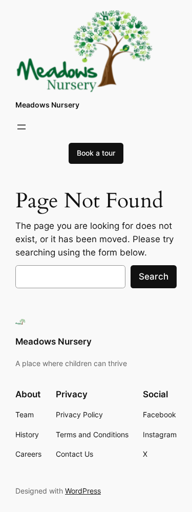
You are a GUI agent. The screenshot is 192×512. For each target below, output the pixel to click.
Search (153, 276)
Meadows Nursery (47, 104)
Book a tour (96, 152)
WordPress (83, 490)
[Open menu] (21, 127)
